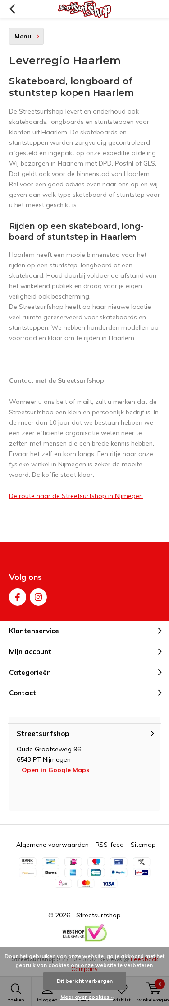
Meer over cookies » (87, 996)
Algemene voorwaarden (52, 844)
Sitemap (143, 844)
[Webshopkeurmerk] (84, 933)
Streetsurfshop (98, 915)
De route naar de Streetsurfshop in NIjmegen (76, 496)
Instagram (38, 597)
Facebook (17, 597)
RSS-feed (110, 844)
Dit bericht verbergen (85, 981)
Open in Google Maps (55, 770)
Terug (12, 9)
